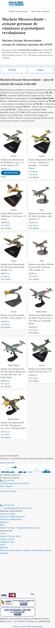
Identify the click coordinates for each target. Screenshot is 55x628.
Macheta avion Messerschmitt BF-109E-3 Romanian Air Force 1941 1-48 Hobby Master (13, 425)
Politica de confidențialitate (11, 519)
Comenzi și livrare (7, 539)
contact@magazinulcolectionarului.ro (15, 483)
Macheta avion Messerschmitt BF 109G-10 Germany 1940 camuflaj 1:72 (40, 216)
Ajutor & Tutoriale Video (10, 536)
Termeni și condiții (7, 514)
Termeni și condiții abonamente (12, 517)
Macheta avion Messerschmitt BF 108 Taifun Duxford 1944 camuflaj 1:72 (12, 267)
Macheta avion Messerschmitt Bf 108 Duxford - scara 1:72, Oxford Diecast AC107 (12, 162)
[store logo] (16, 3)
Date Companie (6, 486)
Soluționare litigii (7, 542)
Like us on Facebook (8, 491)
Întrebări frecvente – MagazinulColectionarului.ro (20, 528)
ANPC (2, 545)
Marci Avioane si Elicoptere (40, 11)
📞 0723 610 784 (7, 481)
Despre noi (4, 522)
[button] (25, 129)
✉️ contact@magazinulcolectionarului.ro (16, 508)
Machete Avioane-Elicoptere (18, 11)
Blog (2, 525)
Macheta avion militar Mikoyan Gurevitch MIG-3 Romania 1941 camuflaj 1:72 (41, 267)
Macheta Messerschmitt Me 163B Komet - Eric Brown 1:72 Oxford (13, 216)
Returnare (4, 547)
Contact (3, 533)
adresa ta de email (7, 463)
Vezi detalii (33, 174)
